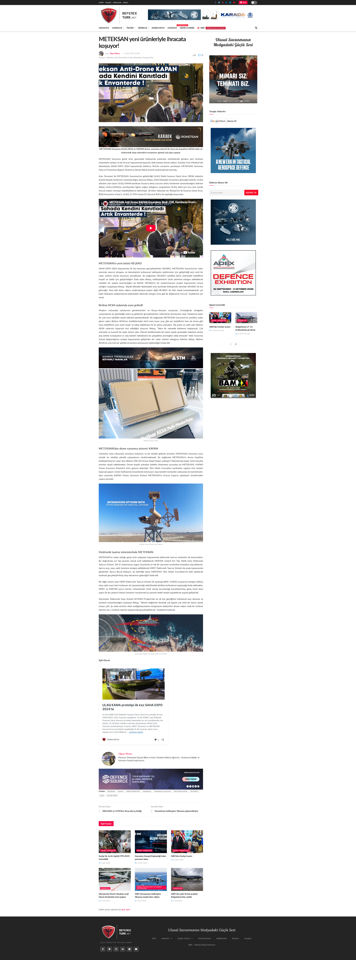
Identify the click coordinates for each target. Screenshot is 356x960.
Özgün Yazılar (184, 938)
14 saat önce (141, 863)
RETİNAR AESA (180, 791)
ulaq (102, 795)
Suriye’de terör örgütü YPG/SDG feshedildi (114, 857)
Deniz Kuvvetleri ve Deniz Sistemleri (149, 887)
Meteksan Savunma (162, 791)
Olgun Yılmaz (115, 53)
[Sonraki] (236, 344)
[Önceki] (231, 344)
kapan (120, 791)
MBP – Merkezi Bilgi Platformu (201, 945)
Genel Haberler (108, 850)
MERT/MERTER (133, 791)
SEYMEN (194, 791)
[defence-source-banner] (151, 778)
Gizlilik (101, 2)
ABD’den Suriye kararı (181, 856)
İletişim (125, 2)
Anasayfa (104, 27)
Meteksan (147, 791)
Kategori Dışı (148, 57)
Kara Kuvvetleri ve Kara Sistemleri (128, 57)
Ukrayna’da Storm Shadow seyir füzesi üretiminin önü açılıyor (114, 895)
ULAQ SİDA (112, 795)
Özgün (130, 27)
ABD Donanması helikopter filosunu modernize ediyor (148, 895)
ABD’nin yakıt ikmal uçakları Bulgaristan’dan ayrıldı (184, 895)
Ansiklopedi (158, 27)
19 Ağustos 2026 (243, 334)
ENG (244, 2)
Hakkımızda (117, 2)
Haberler (117, 27)
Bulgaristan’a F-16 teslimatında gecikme (245, 328)
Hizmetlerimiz (187, 27)
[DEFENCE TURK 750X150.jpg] (151, 357)
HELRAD (111, 791)
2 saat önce (105, 863)
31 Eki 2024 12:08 (132, 53)
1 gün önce (105, 901)
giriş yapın (126, 909)
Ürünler (142, 27)
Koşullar (108, 2)
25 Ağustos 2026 (217, 330)
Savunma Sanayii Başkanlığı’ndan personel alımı (150, 857)
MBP (213, 27)
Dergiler (172, 27)
